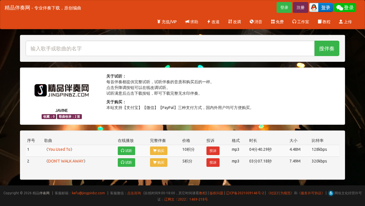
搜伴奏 (326, 48)
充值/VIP (169, 21)
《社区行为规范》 (280, 193)
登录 (284, 7)
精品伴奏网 (43, 7)
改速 (215, 21)
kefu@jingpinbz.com (88, 193)
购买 (160, 150)
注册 (301, 7)
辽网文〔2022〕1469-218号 (186, 199)
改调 (236, 21)
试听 (128, 150)
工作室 (302, 21)
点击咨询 (134, 193)
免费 (279, 21)
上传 (347, 21)
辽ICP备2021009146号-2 (245, 193)
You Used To (59, 149)
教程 (326, 21)
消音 (258, 21)
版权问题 (216, 193)
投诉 (213, 150)
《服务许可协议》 (311, 193)
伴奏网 (44, 193)
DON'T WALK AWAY (66, 161)
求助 (193, 21)
